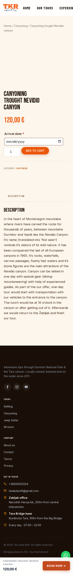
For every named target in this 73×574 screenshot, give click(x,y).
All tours (9, 426)
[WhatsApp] (65, 555)
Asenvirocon (41, 552)
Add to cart (35, 150)
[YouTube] (26, 387)
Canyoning (21, 26)
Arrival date (14, 134)
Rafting (8, 406)
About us (9, 445)
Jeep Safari (11, 420)
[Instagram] (17, 387)
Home (27, 8)
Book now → (56, 565)
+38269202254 (18, 484)
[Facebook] (7, 387)
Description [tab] (16, 195)
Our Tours (45, 8)
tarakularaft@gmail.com (24, 490)
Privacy (8, 465)
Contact (9, 452)
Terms (8, 459)
